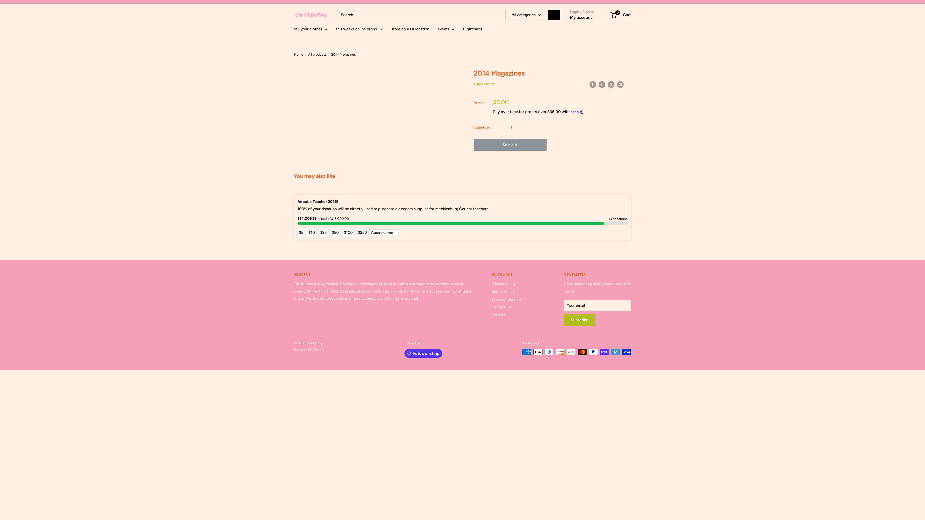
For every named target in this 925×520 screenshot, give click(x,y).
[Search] (554, 15)
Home (298, 54)
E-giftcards (472, 29)
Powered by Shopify (309, 349)
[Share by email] (620, 84)
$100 (348, 232)
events (443, 29)
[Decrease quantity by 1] (498, 127)
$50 (335, 232)
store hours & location (410, 29)
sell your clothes (308, 29)
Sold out (510, 145)
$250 (362, 232)
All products (317, 54)
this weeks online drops (357, 29)
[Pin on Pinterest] (602, 84)
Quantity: (482, 127)
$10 (312, 232)
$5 (301, 232)
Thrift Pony (484, 84)
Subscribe (579, 320)
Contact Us (501, 307)
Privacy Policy (503, 283)
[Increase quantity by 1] (524, 127)
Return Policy (503, 291)
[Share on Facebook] (592, 84)
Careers (498, 314)
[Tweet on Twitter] (611, 84)
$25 (323, 232)
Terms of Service (506, 299)
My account (581, 17)
